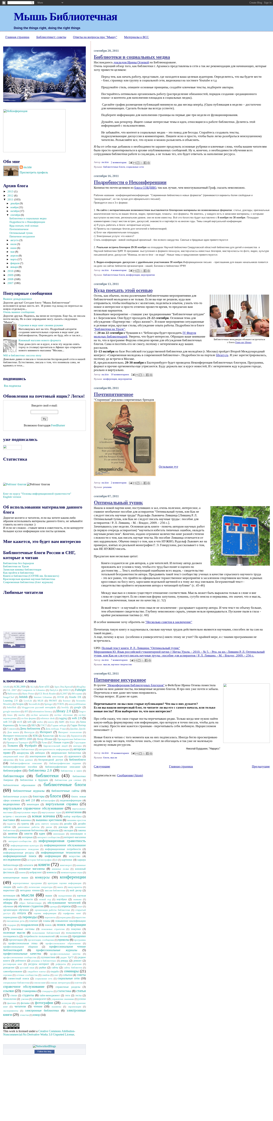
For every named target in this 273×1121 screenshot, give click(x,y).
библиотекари (13, 776)
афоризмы (8, 760)
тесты (78, 995)
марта (13, 259)
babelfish (11, 707)
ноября (14, 207)
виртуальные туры (51, 812)
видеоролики (11, 804)
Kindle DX (75, 697)
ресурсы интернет (38, 963)
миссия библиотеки (55, 890)
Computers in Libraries (33, 690)
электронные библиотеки (42, 1010)
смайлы (46, 975)
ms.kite (27, 167)
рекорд (64, 960)
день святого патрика (47, 823)
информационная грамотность (62, 841)
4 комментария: (119, 270)
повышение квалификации (70, 920)
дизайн (68, 823)
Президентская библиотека (71, 739)
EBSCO (67, 690)
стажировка (29, 991)
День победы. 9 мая (55, 729)
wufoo (40, 722)
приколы (63, 939)
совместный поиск (18, 978)
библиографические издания (65, 763)
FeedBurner (58, 425)
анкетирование (38, 756)
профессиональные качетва (65, 954)
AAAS (6, 686)
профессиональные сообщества (20, 957)
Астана (23, 725)
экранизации (74, 1006)
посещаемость (11, 936)
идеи (42, 833)
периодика (65, 917)
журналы (54, 830)
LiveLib (28, 700)
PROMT (53, 700)
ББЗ (33, 725)
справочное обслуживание (23, 986)
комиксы (51, 872)
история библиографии (39, 860)
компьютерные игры (71, 872)
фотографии (44, 1003)
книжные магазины (32, 868)
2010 (10, 271)
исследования (12, 859)
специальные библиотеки (16, 982)
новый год (45, 899)
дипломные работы (28, 827)
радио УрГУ (67, 957)
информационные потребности (63, 849)
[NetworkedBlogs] (44, 1046)
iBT (26, 711)
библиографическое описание (62, 766)
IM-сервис (77, 693)
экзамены (56, 1006)
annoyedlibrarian (77, 704)
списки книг (39, 982)
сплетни (78, 982)
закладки (68, 830)
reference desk (47, 718)
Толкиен (12, 745)
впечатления (74, 812)
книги (44, 864)
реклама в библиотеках (43, 960)
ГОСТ (43, 725)
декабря (15, 203)
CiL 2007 (12, 690)
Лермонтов (76, 736)
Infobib (23, 697)
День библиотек (30, 728)
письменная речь (16, 921)
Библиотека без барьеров (18, 563)
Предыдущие (261, 766)
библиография (12, 770)
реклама (107, 487)
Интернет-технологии (15, 735)
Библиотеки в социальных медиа (132, 57)
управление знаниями (62, 999)
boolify (65, 707)
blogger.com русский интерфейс (39, 707)
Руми (44, 742)
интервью (27, 837)
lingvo (82, 711)
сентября (15, 214)
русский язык (27, 967)
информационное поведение (23, 849)
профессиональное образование (63, 943)
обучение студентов (30, 906)
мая (12, 251)
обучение (8, 906)
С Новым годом (60, 742)
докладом (120, 62)
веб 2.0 (30, 800)
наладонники (65, 895)
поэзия (63, 936)
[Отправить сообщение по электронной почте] (130, 162)
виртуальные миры (27, 812)
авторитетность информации (54, 749)
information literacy (42, 711)
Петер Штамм (45, 739)
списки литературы (60, 982)
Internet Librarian (43, 697)
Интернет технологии (70, 732)
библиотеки (47, 775)
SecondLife (34, 704)
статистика (64, 991)
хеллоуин (66, 1003)
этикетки (24, 1015)
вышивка (26, 820)
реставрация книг (12, 964)
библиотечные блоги (114, 166)
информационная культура (25, 845)
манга (60, 887)
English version (12, 496)
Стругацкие (80, 742)
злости (28, 833)
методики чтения (30, 890)
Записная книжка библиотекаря (22, 569)
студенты (28, 995)
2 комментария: (119, 162)
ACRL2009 (19, 686)
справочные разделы (68, 986)
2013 (10, 191)
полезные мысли (14, 932)
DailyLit (54, 690)
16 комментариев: (120, 753)
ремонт (78, 960)
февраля (15, 263)
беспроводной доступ (50, 759)
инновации (59, 834)
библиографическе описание (26, 763)
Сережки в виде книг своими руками (41, 325)
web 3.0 (7, 721)
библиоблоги (77, 759)
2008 (10, 279)
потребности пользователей (39, 936)
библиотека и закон (71, 771)
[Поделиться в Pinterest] (148, 163)
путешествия (48, 957)
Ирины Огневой (138, 62)
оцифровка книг (72, 913)
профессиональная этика (22, 943)
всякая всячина (43, 816)
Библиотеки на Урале (16, 566)
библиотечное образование (19, 785)
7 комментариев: (120, 660)
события (67, 974)
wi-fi (19, 721)
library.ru (222, 355)
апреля (14, 255)
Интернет (46, 732)
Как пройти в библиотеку (18, 572)
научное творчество (121, 664)
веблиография (48, 800)
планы (46, 920)
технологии (9, 998)
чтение (38, 1006)
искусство (74, 856)
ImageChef (8, 697)
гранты (25, 823)
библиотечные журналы (29, 790)
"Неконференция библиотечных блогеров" (136, 685)
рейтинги (20, 960)
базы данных (26, 760)
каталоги (28, 865)
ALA (32, 686)
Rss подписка (12, 385)
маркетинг (9, 890)
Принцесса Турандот (17, 742)
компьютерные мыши (15, 877)
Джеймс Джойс (78, 729)
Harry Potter (28, 693)
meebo (21, 715)
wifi (29, 721)
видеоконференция (70, 800)
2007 (10, 283)
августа (14, 240)
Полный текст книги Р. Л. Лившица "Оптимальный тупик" (141, 648)
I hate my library (243, 342)
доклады (63, 826)
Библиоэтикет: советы (51, 37)
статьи (81, 991)
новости (28, 899)
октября (15, 210)
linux (10, 715)
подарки (11, 925)
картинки (67, 859)
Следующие (102, 766)
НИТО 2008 (25, 739)
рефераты (61, 964)
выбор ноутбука (72, 816)
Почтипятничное (113, 394)
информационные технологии (60, 852)
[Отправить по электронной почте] (134, 163)
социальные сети (135, 166)
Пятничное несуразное (120, 679)
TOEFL (60, 704)
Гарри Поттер (78, 725)
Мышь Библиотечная (65, 16)
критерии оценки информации (64, 883)
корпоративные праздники (27, 883)
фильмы (25, 1002)
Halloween (12, 693)
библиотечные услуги (15, 796)
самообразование (12, 971)
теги (67, 995)
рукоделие (8, 967)
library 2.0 (63, 711)
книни (22, 872)
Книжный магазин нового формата (40, 340)
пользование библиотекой (46, 933)
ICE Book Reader (47, 693)
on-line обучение (63, 715)
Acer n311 (44, 686)
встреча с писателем (15, 816)
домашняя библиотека (31, 830)
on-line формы (28, 718)
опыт (79, 906)
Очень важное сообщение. (19, 312)
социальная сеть (43, 978)
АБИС (61, 722)
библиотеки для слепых (68, 780)
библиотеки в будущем (34, 779)
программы (80, 940)
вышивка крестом (76, 820)
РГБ (34, 742)
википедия (33, 804)
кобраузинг (36, 872)
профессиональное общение (20, 946)
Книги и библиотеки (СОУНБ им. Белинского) (31, 575)
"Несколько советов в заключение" (168, 622)
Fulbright (80, 689)
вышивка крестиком (49, 820)
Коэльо (62, 736)
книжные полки (60, 869)
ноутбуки (62, 899)
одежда (53, 906)
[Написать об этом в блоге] (138, 163)
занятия (12, 833)
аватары (77, 746)
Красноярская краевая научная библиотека (29, 579)
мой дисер (76, 890)
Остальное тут (168, 466)
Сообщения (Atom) (130, 775)
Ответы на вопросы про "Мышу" (95, 37)
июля (13, 244)
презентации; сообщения (41, 940)
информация (53, 856)
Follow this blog (44, 1051)
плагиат (33, 920)
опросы (66, 906)
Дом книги (13, 732)
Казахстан (48, 735)
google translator (11, 711)
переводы (29, 917)
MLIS (40, 700)
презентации (16, 939)
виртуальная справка (62, 804)
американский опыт (13, 756)
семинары (71, 971)
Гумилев (11, 729)
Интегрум (29, 732)
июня (13, 247)
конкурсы (42, 877)
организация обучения (16, 909)
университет (40, 998)
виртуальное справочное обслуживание (33, 808)
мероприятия (148, 274)
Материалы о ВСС (136, 37)
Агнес (72, 722)
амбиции (40, 752)
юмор (36, 1014)
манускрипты (75, 887)
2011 (10, 199)
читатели (20, 1006)
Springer (48, 704)
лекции (7, 886)
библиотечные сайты (65, 790)
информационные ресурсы (18, 852)
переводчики (10, 917)
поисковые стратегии (53, 929)
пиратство (80, 917)
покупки (76, 929)
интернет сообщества (48, 837)
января (14, 266)
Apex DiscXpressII (63, 686)
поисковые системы (22, 929)
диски (49, 827)
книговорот (66, 865)
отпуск (21, 913)
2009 (10, 275)
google (77, 707)
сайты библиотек (73, 967)
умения (25, 999)
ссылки (8, 991)
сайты (55, 967)
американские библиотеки (66, 752)
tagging (63, 718)
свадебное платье (36, 971)
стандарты (47, 991)
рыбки (42, 967)
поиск (48, 924)
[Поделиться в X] (141, 163)
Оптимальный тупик (118, 502)
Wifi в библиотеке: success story (22, 355)
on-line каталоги (39, 715)
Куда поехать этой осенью (123, 290)
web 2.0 (77, 718)
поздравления (29, 924)
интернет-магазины (75, 837)
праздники (79, 936)
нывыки (77, 899)
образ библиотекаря (30, 903)
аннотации (57, 756)
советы (81, 974)
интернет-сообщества (20, 841)
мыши (48, 895)
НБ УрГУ (8, 739)
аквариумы (23, 752)
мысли (106, 664)
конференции (133, 274)
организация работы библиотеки (52, 910)
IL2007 (64, 693)
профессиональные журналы (56, 950)
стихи (13, 995)
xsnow (51, 722)
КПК (35, 735)
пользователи (73, 932)
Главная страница (17, 37)
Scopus (20, 703)
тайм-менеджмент (50, 995)
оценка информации (45, 913)
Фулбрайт (31, 745)
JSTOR (60, 697)
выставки (9, 820)
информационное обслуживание (65, 845)
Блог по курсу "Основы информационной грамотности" (37, 493)
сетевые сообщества (27, 975)
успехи (82, 998)
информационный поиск (19, 856)
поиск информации (71, 925)
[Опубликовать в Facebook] (145, 163)
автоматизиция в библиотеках (19, 749)
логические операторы (40, 887)
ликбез (20, 887)
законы (82, 830)
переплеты (50, 917)
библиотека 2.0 (40, 770)
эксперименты (10, 1010)
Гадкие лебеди (58, 725)
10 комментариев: (120, 374)
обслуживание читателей (64, 902)
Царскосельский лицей (55, 746)
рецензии (77, 964)
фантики (11, 1003)
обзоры (7, 902)
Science (67, 700)
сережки (7, 975)
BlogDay (81, 686)
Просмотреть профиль (34, 172)
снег (56, 975)
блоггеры (39, 796)
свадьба (54, 971)
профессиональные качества (22, 953)
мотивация (9, 895)
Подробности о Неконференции (130, 182)
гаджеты (11, 823)
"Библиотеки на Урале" (109, 329)
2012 (10, 195)
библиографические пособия (20, 766)
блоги (106, 757)
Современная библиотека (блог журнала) (28, 582)
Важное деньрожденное (17, 298)
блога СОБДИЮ (145, 187)
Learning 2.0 (10, 700)
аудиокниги (74, 756)
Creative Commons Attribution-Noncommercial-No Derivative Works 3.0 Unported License (39, 1033)
